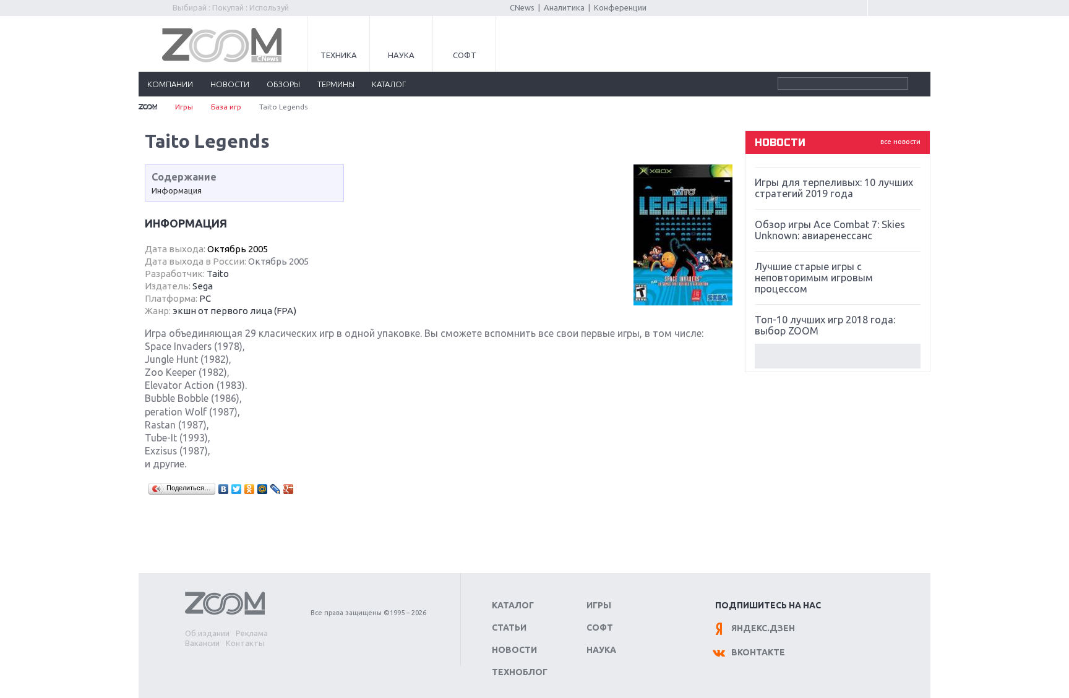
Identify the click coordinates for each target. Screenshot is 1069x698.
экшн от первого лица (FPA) (234, 310)
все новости (900, 141)
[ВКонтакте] (223, 489)
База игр (226, 107)
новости (229, 84)
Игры (184, 107)
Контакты (245, 643)
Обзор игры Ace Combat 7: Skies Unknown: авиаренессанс (830, 230)
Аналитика (564, 7)
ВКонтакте (758, 652)
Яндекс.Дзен (763, 628)
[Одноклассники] (249, 489)
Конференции (620, 7)
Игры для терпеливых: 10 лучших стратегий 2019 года (834, 188)
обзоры (283, 84)
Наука (401, 55)
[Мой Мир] (262, 489)
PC (205, 298)
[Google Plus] (288, 489)
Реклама (252, 633)
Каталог (513, 605)
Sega (202, 286)
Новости (514, 650)
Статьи (509, 627)
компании (170, 84)
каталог (389, 84)
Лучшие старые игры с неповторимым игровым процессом (814, 277)
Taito (218, 273)
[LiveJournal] (275, 489)
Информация (177, 190)
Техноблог (519, 672)
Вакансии (202, 643)
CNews (522, 7)
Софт (464, 55)
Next (838, 356)
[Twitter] (236, 489)
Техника (338, 55)
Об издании (207, 633)
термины (335, 84)
